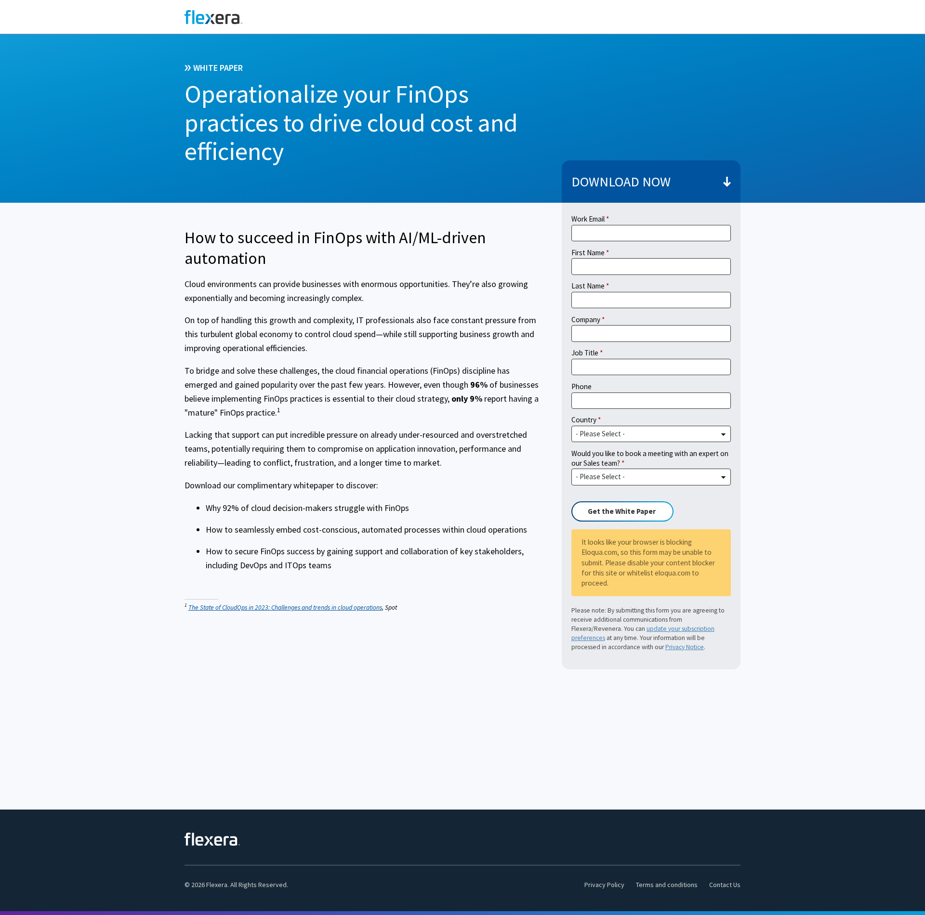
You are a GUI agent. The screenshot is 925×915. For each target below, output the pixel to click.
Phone (581, 386)
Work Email (588, 218)
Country (583, 419)
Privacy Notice (684, 647)
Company (585, 319)
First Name (588, 252)
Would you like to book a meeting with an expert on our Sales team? (649, 458)
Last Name (588, 285)
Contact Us (724, 884)
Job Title (584, 352)
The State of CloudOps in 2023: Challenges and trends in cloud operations (285, 607)
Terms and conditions (667, 884)
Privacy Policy (604, 884)
